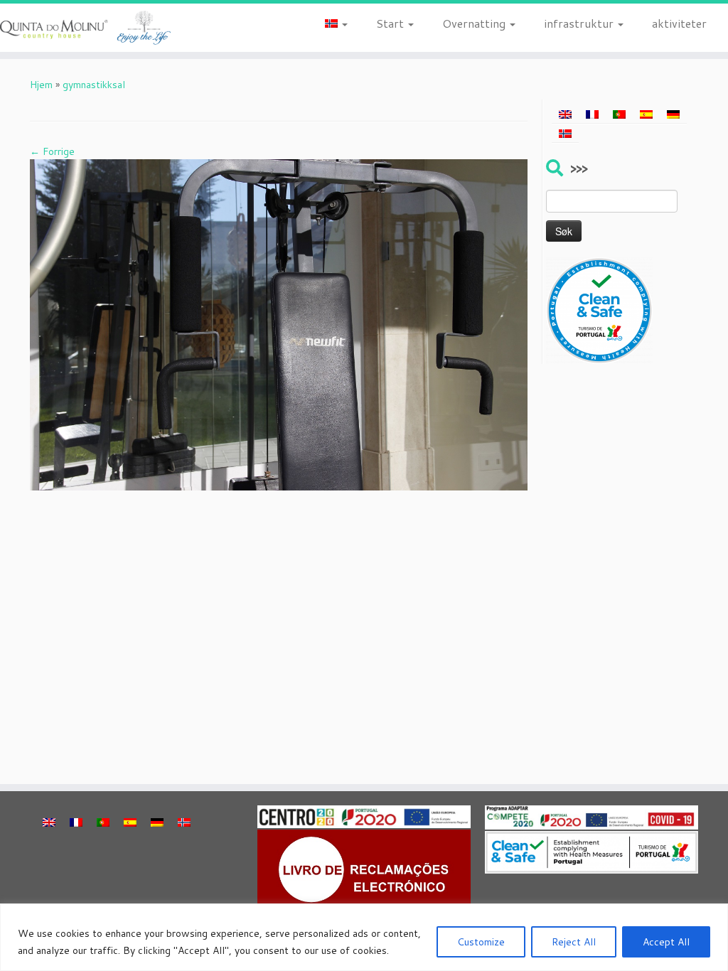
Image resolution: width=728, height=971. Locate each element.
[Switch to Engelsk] (565, 114)
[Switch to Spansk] (646, 114)
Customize (481, 942)
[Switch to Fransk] (592, 114)
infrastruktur (580, 23)
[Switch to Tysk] (673, 114)
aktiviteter (679, 23)
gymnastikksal (94, 84)
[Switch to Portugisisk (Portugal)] (619, 114)
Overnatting (475, 23)
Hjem (41, 84)
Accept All (666, 942)
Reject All (574, 942)
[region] (364, 937)
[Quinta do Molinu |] (85, 28)
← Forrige (52, 151)
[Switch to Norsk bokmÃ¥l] (565, 133)
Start (391, 23)
